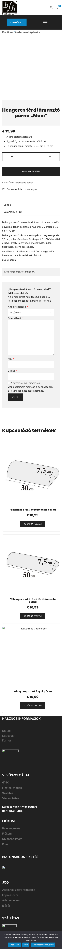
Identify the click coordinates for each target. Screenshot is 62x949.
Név (11, 358)
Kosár (6, 844)
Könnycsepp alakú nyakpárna (33, 691)
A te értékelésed (18, 306)
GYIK (5, 782)
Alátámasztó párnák (27, 32)
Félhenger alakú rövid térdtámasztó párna (33, 601)
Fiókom (7, 833)
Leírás (7, 204)
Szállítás (7, 793)
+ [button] (50, 156)
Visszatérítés (10, 798)
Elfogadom (14, 945)
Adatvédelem (11, 900)
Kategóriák (16, 22)
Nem (26, 945)
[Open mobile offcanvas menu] (45, 22)
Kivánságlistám (12, 839)
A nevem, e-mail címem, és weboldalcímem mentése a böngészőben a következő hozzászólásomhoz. (30, 387)
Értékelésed (15, 318)
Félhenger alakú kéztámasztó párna (33, 509)
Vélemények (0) (13, 211)
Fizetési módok (12, 788)
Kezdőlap (7, 32)
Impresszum (10, 895)
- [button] (12, 156)
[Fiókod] (51, 7)
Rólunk (7, 731)
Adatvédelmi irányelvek (43, 945)
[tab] (31, 204)
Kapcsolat (8, 735)
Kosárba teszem (31, 171)
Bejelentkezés (11, 828)
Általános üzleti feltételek (18, 889)
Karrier (6, 740)
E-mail (12, 370)
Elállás (6, 905)
